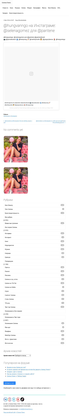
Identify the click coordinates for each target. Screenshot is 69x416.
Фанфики (34, 331)
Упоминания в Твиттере (12, 317)
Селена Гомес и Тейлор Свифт (16, 376)
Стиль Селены (34, 299)
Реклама (34, 275)
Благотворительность (16, 13)
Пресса (34, 267)
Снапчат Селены (34, 295)
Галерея (5, 13)
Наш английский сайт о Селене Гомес (14, 412)
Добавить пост (9, 383)
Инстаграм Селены (11, 227)
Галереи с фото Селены (14, 372)
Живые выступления (34, 223)
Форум (29, 8)
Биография (36, 8)
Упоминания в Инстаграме (10, 116)
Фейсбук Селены (34, 335)
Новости (5, 8)
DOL (58, 8)
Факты (44, 8)
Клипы (23, 8)
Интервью (34, 233)
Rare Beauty (52, 8)
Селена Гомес (6, 3)
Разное (34, 271)
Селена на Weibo (34, 287)
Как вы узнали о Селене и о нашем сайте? (20, 374)
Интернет (34, 237)
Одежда (34, 257)
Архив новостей (9, 355)
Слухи (34, 291)
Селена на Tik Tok (34, 283)
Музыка (17, 8)
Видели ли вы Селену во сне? (16, 367)
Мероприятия (34, 245)
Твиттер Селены (34, 307)
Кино (11, 8)
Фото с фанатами (34, 339)
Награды (34, 253)
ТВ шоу (34, 303)
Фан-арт (34, 327)
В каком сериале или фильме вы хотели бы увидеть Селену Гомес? (28, 369)
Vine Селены (34, 209)
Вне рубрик (8, 217)
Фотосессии (34, 343)
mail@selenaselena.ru (26, 409)
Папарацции (9, 261)
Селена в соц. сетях (34, 279)
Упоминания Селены (34, 323)
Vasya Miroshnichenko (20, 20)
